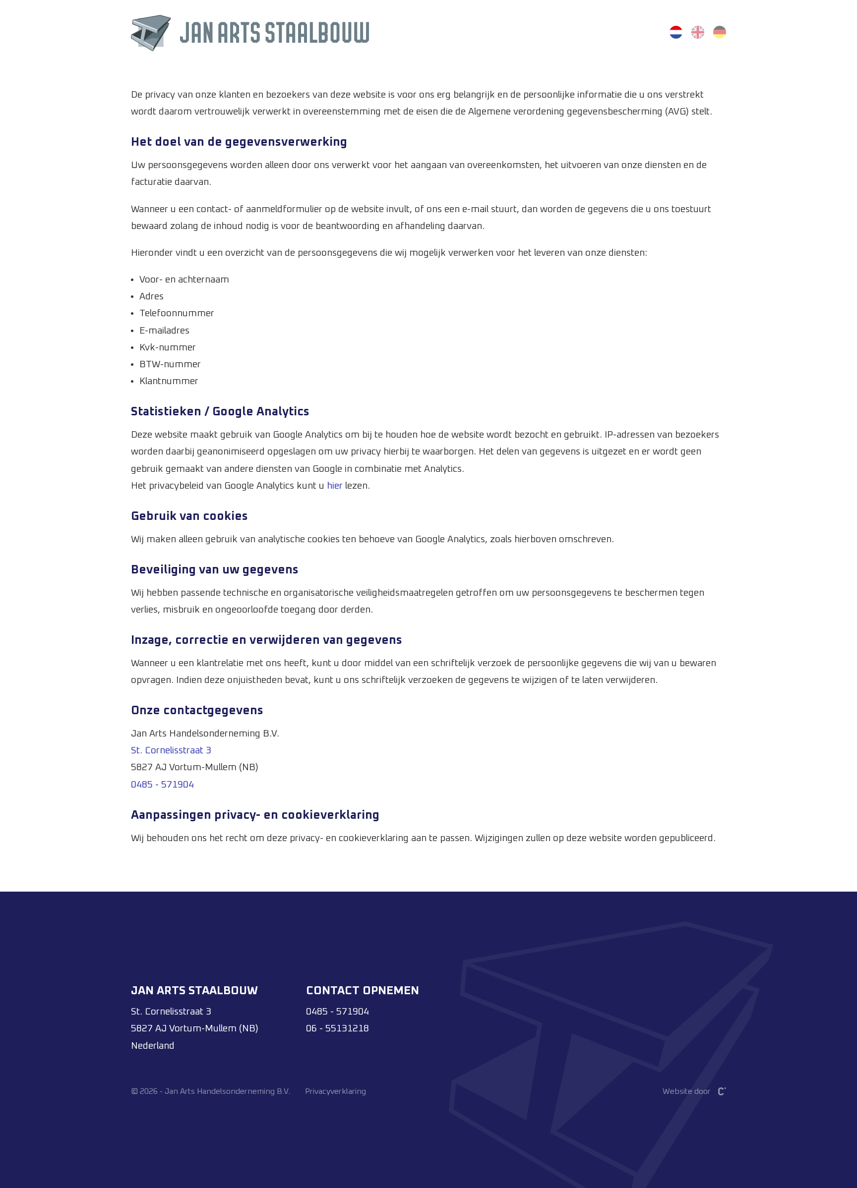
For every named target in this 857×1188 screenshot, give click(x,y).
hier (335, 486)
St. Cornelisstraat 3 (171, 750)
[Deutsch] (719, 32)
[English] (697, 32)
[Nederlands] (676, 32)
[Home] (250, 32)
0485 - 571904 (162, 785)
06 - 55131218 (337, 1028)
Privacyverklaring (335, 1091)
